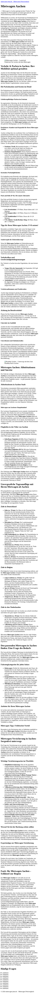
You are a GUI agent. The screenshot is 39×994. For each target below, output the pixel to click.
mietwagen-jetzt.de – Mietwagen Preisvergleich (15, 1)
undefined (5, 973)
